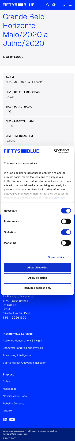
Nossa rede (9, 388)
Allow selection (37, 277)
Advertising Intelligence (17, 355)
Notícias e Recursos (15, 396)
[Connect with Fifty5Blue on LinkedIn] (5, 419)
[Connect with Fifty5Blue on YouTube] (12, 419)
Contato (7, 411)
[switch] (66, 221)
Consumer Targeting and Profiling (23, 347)
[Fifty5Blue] (18, 5)
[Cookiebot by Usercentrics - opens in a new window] (54, 151)
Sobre (6, 381)
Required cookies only (37, 287)
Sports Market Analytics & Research (24, 362)
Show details (56, 256)
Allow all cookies (37, 267)
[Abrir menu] (70, 5)
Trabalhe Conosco (13, 403)
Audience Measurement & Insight (22, 340)
